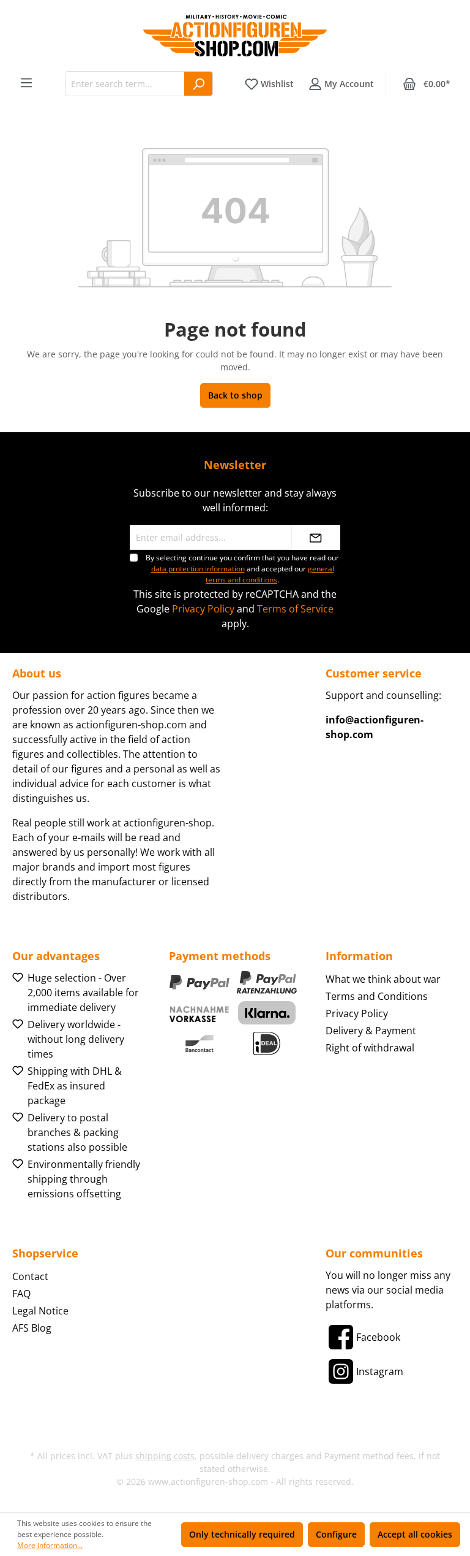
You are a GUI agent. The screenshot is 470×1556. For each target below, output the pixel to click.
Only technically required (242, 1534)
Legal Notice (40, 1311)
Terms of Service (295, 609)
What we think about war (383, 979)
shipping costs (165, 1456)
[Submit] (315, 537)
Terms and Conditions (377, 996)
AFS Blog (31, 1328)
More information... (50, 1545)
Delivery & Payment (371, 1030)
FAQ (21, 1293)
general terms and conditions (270, 574)
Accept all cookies (415, 1534)
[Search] (198, 83)
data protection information (198, 568)
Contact (30, 1276)
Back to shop (235, 395)
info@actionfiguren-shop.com (374, 727)
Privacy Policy (203, 609)
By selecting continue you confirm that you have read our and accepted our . (242, 568)
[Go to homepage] (235, 35)
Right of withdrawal (370, 1047)
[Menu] (26, 82)
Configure (336, 1534)
